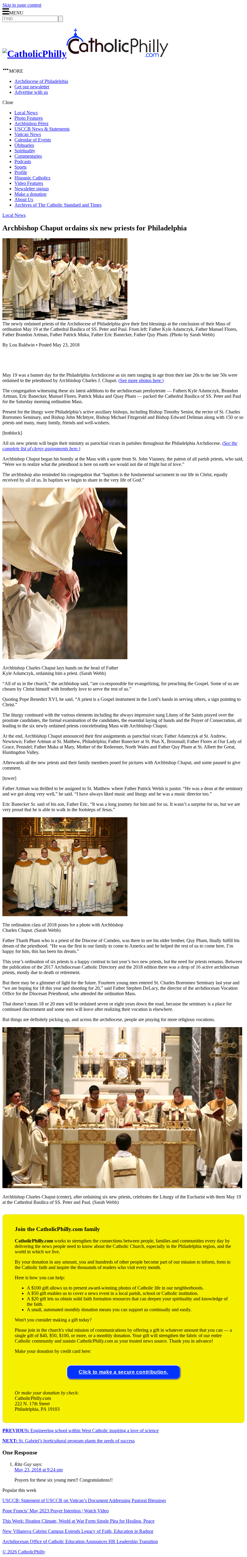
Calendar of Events (32, 139)
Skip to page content (21, 5)
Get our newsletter (31, 86)
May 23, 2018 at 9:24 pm (38, 1469)
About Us (23, 199)
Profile (20, 172)
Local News (26, 112)
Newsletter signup (31, 188)
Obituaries (24, 145)
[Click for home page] (85, 53)
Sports (20, 166)
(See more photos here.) (141, 380)
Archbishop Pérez (31, 123)
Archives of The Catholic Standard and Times (58, 204)
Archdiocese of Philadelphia (41, 81)
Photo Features (28, 118)
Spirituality (24, 150)
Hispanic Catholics (32, 177)
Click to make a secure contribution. (123, 1372)
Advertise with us (31, 92)
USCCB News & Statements (42, 128)
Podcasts (22, 161)
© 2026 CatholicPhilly (23, 1551)
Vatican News (27, 134)
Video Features (28, 183)
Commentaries (28, 156)
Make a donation (30, 194)
